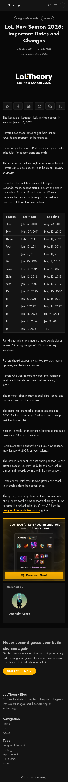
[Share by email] (39, 106)
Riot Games (10, 759)
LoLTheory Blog (38, 777)
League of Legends (27, 18)
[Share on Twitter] (7, 106)
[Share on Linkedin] (28, 106)
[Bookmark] (60, 106)
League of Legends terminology (21, 510)
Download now (43, 658)
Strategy (7, 750)
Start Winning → (19, 671)
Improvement (10, 754)
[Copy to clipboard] (50, 106)
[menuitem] (34, 724)
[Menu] (55, 5)
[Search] (50, 5)
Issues (6, 763)
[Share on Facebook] (18, 106)
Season (48, 18)
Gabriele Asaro (19, 613)
